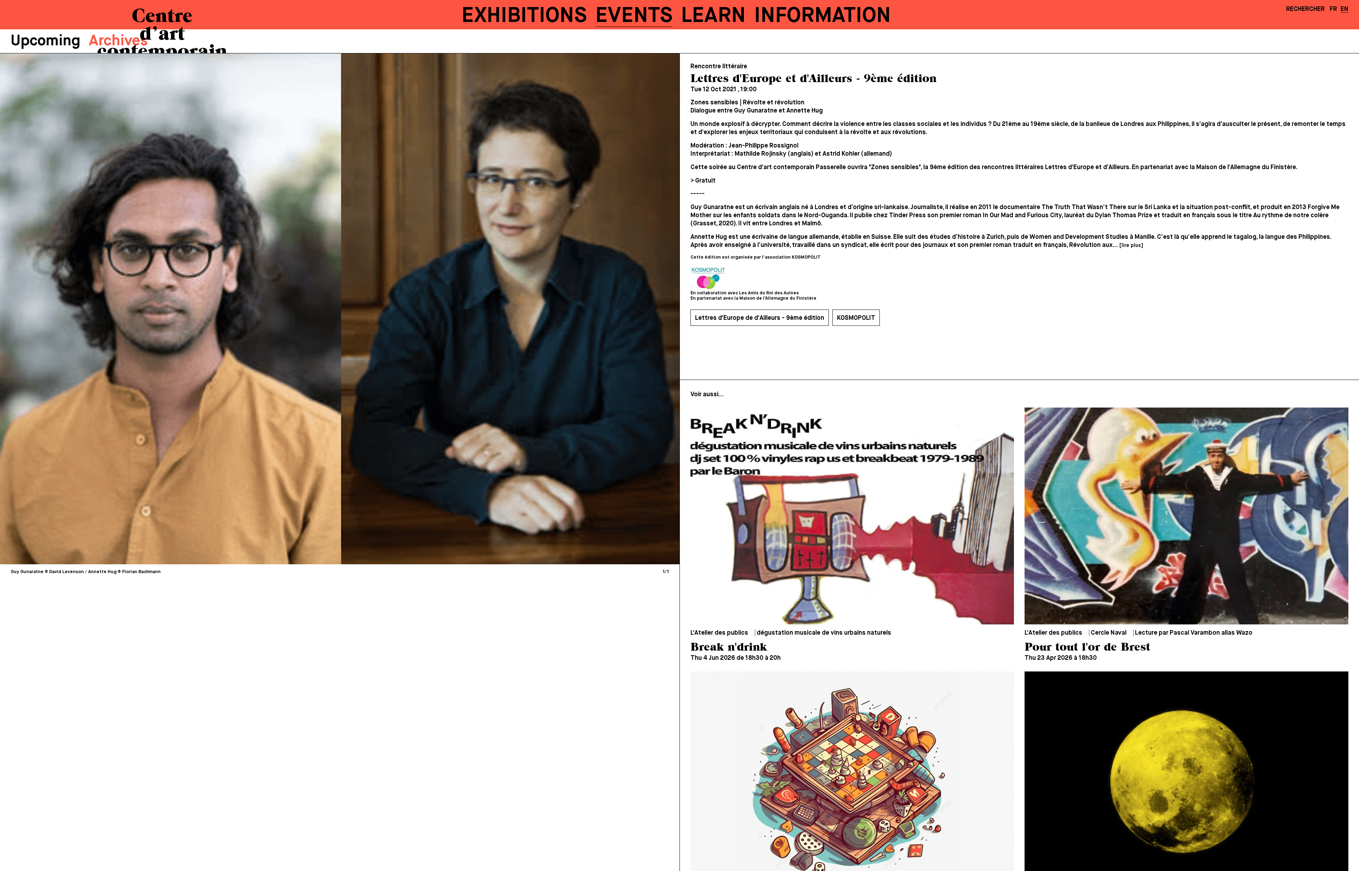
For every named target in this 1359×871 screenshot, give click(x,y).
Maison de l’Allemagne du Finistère (777, 298)
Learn (713, 16)
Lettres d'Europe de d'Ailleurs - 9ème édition (759, 318)
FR (1333, 9)
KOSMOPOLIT (856, 318)
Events (633, 16)
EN (1344, 9)
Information (822, 16)
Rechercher (1305, 9)
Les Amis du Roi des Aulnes (769, 293)
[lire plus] (1131, 245)
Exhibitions (524, 16)
